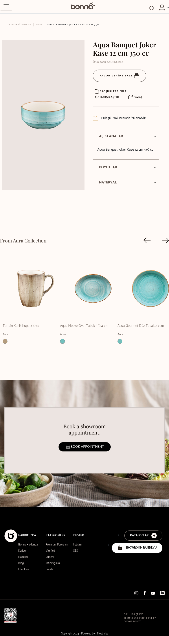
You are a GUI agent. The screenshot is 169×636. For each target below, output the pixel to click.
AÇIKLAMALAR (111, 136)
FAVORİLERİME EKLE (117, 76)
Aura (39, 24)
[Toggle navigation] (6, 6)
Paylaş (137, 97)
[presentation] (147, 240)
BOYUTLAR (108, 167)
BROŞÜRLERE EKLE (113, 91)
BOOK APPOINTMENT (87, 447)
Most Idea (102, 633)
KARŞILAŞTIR (109, 97)
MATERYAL (108, 182)
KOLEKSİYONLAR (20, 24)
